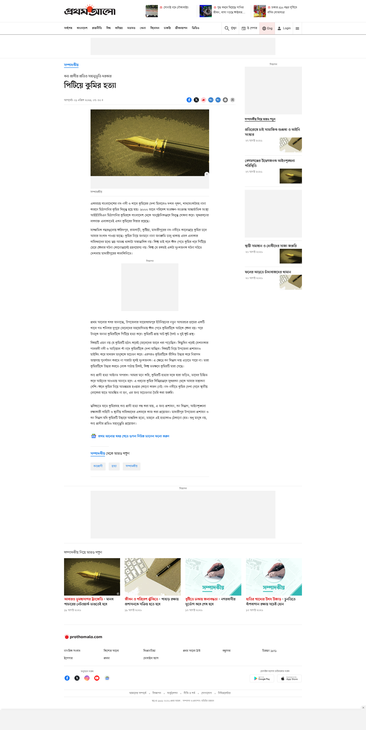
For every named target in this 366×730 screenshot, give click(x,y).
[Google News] (107, 679)
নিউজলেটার (224, 693)
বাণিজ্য (119, 28)
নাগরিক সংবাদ (72, 651)
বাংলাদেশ (82, 28)
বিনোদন (154, 28)
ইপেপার (68, 658)
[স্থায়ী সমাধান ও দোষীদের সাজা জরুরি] (291, 256)
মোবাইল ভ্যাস (151, 658)
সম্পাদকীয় (131, 466)
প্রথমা (107, 658)
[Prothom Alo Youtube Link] (99, 678)
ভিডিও (195, 28)
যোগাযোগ (206, 693)
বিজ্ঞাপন (156, 693)
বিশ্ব (108, 28)
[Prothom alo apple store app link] (289, 679)
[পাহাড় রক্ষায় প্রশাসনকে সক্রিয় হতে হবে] (153, 577)
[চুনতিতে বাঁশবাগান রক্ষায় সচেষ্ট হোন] (274, 577)
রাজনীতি (97, 28)
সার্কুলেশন (172, 693)
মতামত (131, 28)
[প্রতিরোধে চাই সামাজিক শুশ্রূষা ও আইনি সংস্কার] (291, 144)
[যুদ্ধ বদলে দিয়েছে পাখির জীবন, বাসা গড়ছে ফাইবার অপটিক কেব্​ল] (206, 11)
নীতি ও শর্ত (189, 693)
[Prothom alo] (90, 11)
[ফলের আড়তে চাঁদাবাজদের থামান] (291, 282)
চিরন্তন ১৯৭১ (269, 651)
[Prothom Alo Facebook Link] (69, 678)
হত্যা (114, 466)
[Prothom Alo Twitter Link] (79, 678)
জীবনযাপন (181, 28)
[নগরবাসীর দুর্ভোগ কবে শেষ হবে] (213, 577)
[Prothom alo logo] (83, 638)
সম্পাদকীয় (71, 65)
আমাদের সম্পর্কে (137, 693)
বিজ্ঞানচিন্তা (149, 651)
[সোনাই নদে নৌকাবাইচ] (152, 11)
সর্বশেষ (68, 28)
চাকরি (167, 28)
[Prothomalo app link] (261, 679)
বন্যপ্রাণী (98, 466)
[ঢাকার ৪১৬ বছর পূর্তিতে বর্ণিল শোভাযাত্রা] (260, 11)
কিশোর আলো (111, 651)
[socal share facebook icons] (189, 102)
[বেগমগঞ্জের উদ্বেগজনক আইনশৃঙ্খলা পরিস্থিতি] (291, 176)
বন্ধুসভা (227, 651)
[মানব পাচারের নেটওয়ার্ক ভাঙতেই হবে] (92, 577)
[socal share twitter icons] (197, 102)
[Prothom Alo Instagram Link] (89, 678)
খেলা (143, 28)
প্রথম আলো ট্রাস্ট (191, 651)
